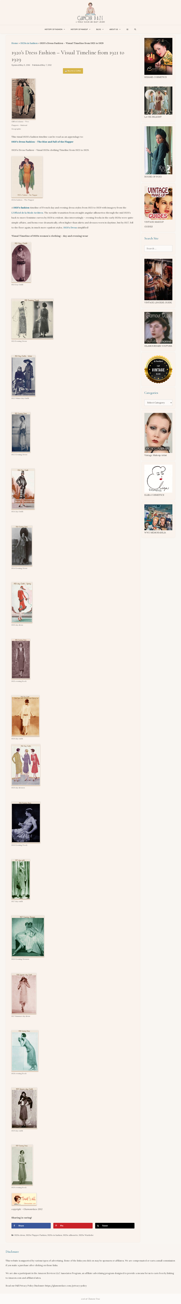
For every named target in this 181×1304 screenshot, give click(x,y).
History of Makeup (79, 29)
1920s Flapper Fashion (36, 1235)
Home (14, 43)
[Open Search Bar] (135, 29)
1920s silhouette (70, 1235)
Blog (98, 29)
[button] (127, 29)
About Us (113, 29)
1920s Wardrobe (86, 1235)
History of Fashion (53, 29)
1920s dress (19, 1235)
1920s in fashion (29, 43)
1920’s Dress (70, 227)
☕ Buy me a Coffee (73, 71)
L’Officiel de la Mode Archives (27, 212)
